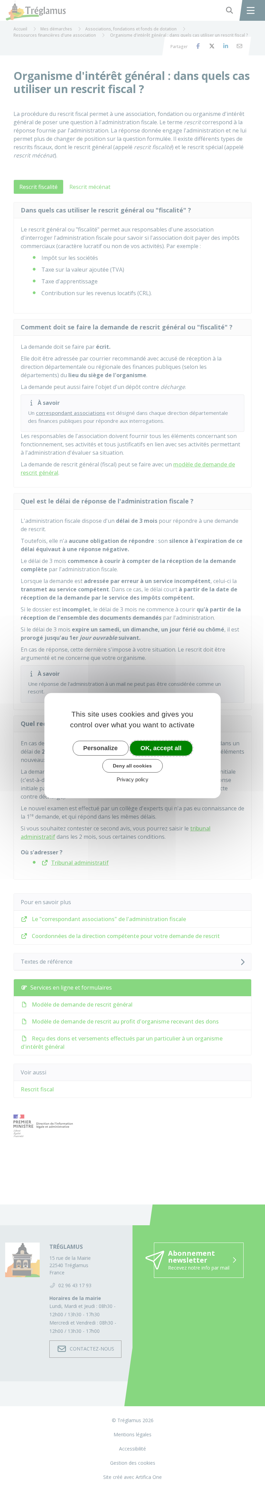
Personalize (100, 747)
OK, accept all (160, 747)
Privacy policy (132, 779)
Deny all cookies (132, 766)
